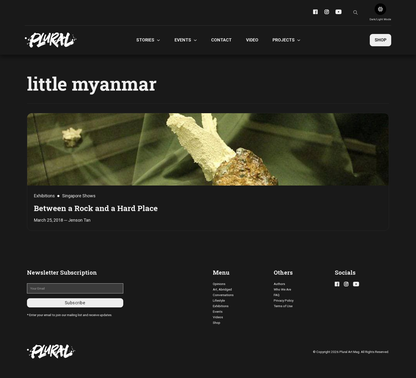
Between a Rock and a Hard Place (96, 208)
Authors (279, 284)
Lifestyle (219, 300)
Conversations (223, 295)
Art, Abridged (222, 289)
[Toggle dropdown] (158, 40)
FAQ (277, 295)
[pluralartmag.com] (51, 40)
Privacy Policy (283, 300)
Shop (380, 39)
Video (252, 39)
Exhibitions (220, 306)
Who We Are (282, 289)
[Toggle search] (355, 12)
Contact (221, 39)
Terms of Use (283, 306)
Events (217, 311)
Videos (218, 317)
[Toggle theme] (380, 9)
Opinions (219, 284)
